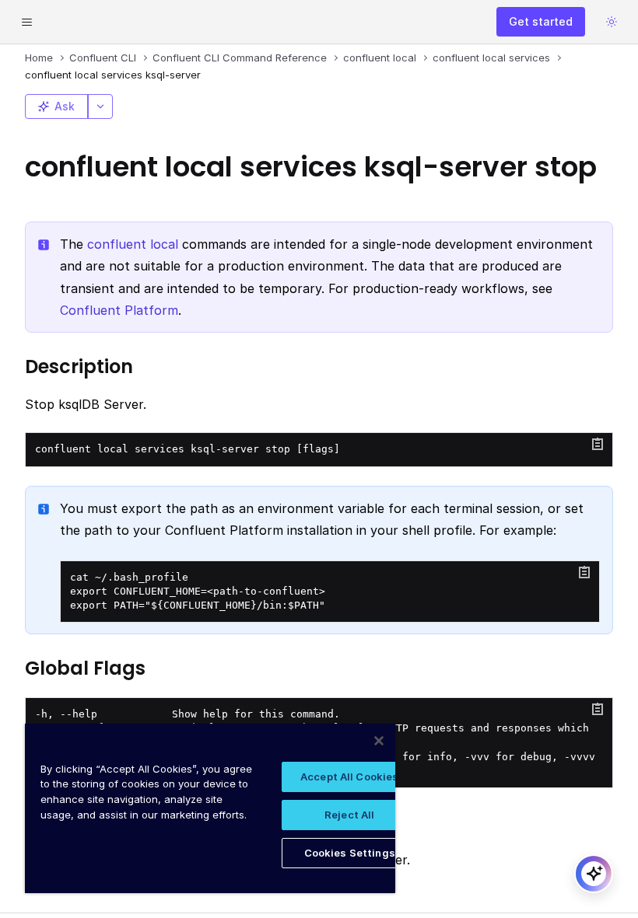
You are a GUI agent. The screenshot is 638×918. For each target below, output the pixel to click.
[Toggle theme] (612, 22)
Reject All (349, 814)
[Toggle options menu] (100, 106)
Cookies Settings (349, 852)
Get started (541, 21)
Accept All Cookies (349, 776)
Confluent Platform (119, 310)
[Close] (379, 740)
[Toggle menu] (26, 22)
